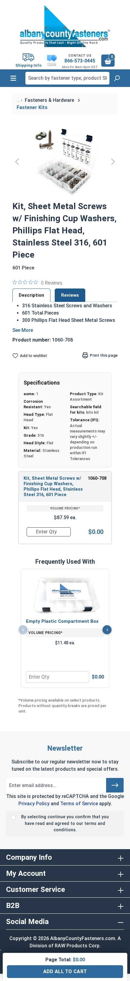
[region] (65, 161)
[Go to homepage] (65, 26)
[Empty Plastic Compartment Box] (65, 594)
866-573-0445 (79, 61)
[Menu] (13, 78)
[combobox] (67, 78)
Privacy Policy (34, 803)
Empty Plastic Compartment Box (62, 621)
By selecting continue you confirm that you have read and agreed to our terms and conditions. (65, 823)
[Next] (113, 161)
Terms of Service (79, 803)
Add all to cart (65, 971)
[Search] (116, 78)
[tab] (31, 295)
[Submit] (115, 785)
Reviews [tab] (70, 295)
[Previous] (16, 161)
